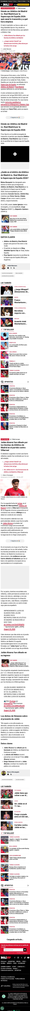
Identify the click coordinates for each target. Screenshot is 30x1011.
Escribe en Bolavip (6, 62)
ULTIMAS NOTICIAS (15, 5)
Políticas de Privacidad (7, 72)
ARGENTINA (11, 55)
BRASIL (18, 55)
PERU (14, 57)
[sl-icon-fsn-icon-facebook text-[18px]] (15, 51)
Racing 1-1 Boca (12, 1)
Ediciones (3, 55)
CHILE (24, 55)
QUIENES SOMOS (6, 60)
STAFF (14, 60)
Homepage (26, 33)
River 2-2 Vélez (22, 1)
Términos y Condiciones (22, 46)
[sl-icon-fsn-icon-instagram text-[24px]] (18, 51)
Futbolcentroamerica (7, 64)
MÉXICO (9, 57)
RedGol (15, 62)
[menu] (1, 5)
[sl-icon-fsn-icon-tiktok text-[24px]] (25, 51)
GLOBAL (3, 57)
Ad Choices (4, 74)
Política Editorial (20, 72)
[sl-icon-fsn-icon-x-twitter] (21, 51)
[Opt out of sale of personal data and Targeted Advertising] (2, 1008)
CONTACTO (21, 60)
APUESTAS (18, 64)
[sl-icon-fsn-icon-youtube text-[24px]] (28, 51)
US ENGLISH (21, 57)
